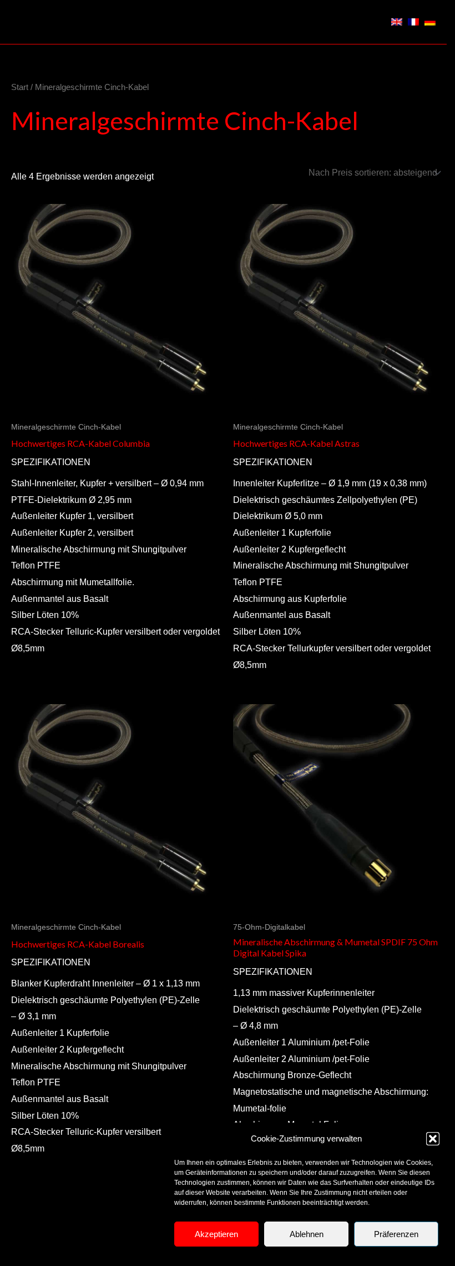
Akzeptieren (216, 1234)
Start (19, 87)
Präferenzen (396, 1234)
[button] (432, 1138)
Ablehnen (306, 1234)
